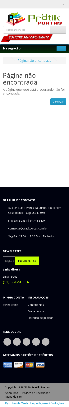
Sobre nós (11, 393)
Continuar (58, 101)
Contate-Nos (36, 305)
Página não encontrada (34, 60)
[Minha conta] (61, 4)
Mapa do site (36, 311)
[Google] (26, 341)
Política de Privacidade (36, 393)
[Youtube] (45, 341)
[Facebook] (7, 341)
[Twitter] (17, 341)
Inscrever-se (27, 260)
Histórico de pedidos (40, 318)
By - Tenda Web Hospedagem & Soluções (34, 403)
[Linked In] (36, 341)
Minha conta (10, 305)
